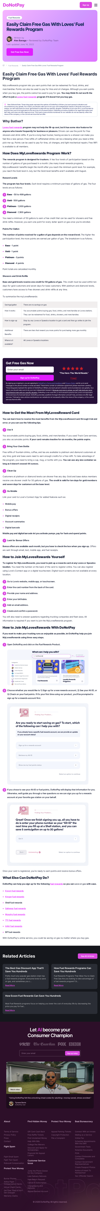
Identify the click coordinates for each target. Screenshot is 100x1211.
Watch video (15, 1089)
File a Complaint (58, 1138)
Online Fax (79, 1138)
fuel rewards (56, 884)
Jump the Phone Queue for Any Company (38, 1172)
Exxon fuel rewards (14, 891)
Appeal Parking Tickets (61, 1131)
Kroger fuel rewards (14, 896)
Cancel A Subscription (37, 1183)
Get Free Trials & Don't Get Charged (13, 1191)
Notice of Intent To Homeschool (83, 1171)
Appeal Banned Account (38, 1191)
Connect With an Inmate (85, 1131)
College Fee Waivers (36, 1144)
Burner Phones (10, 1178)
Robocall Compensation (14, 1163)
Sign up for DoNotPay (29, 378)
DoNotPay (13, 5)
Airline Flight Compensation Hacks (13, 1183)
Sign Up (86, 5)
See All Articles (87, 956)
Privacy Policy (70, 383)
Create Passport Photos (85, 1167)
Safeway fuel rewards (15, 908)
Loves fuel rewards (26, 97)
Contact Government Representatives (84, 1163)
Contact (7, 1141)
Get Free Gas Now (20, 52)
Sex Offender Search (84, 1176)
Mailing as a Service (83, 1135)
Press (6, 1138)
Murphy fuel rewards (15, 914)
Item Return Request (36, 1179)
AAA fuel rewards (13, 926)
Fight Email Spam (11, 1157)
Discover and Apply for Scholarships (37, 1149)
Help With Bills (34, 1141)
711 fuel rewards (13, 920)
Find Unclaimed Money (37, 1138)
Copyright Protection (60, 1135)
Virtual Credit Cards (12, 1187)
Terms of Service (11, 1131)
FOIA (77, 1153)
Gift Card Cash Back (36, 1131)
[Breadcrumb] (4, 65)
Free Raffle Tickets (36, 1135)
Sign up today (72, 1053)
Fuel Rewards (14, 18)
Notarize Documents (83, 1150)
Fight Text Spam (11, 1160)
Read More (10, 985)
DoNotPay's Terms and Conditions (50, 383)
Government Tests (82, 1147)
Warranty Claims (11, 1196)
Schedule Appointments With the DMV (85, 1142)
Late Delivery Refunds (37, 1176)
